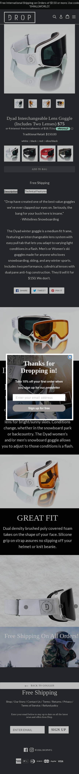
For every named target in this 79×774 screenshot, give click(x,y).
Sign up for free (39, 408)
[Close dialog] (70, 357)
